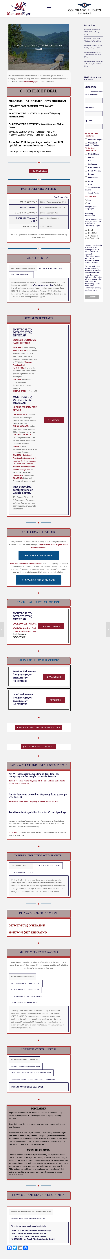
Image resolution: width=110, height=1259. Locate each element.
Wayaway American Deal (43, 285)
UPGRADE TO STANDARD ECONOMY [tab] (47, 866)
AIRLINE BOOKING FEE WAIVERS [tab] (22, 977)
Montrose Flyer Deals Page (32, 1236)
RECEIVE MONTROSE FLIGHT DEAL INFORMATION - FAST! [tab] (31, 1212)
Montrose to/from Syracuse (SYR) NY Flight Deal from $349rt (92, 54)
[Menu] (48, 8)
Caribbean (92, 164)
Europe (91, 174)
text (88, 203)
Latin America (94, 167)
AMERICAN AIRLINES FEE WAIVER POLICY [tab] (25, 983)
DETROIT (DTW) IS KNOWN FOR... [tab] (50, 268)
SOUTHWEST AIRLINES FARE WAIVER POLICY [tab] (27, 996)
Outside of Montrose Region (92, 144)
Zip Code (88, 121)
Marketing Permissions (90, 215)
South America (94, 171)
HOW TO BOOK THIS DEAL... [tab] (21, 866)
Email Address (91, 94)
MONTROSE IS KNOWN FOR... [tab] (21, 274)
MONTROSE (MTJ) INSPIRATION (28, 932)
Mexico (91, 157)
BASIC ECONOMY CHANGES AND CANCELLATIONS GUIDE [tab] (31, 1073)
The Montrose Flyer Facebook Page (36, 1230)
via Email (28, 1239)
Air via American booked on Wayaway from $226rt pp (38, 794)
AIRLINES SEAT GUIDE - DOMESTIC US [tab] (24, 1060)
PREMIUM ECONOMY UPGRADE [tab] (22, 872)
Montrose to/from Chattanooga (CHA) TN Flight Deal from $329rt (93, 63)
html (89, 200)
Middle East (93, 178)
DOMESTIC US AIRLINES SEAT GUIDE (27, 1087)
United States (93, 154)
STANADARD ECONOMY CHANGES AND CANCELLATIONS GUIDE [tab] (33, 1079)
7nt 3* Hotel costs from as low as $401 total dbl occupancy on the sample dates (34, 775)
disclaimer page (30, 81)
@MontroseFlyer (40, 1233)
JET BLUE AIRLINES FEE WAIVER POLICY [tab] (25, 990)
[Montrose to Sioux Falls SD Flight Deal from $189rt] (108, 629)
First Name (89, 108)
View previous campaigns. (90, 208)
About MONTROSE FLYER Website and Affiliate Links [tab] (28, 1218)
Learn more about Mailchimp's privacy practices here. (93, 286)
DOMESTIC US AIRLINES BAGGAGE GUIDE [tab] (25, 1066)
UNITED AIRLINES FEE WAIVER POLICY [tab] (24, 1003)
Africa (90, 181)
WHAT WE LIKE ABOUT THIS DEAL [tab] (23, 268)
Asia (90, 184)
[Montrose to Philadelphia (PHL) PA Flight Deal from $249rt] (2, 629)
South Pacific (93, 193)
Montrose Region (95, 139)
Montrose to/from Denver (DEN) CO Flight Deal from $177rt (92, 32)
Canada (91, 161)
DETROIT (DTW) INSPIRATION (27, 925)
